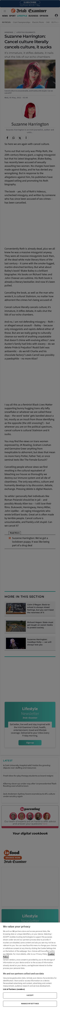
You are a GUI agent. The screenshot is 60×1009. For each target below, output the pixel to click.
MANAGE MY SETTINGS (30, 1003)
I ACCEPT (30, 995)
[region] (30, 965)
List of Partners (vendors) (14, 989)
